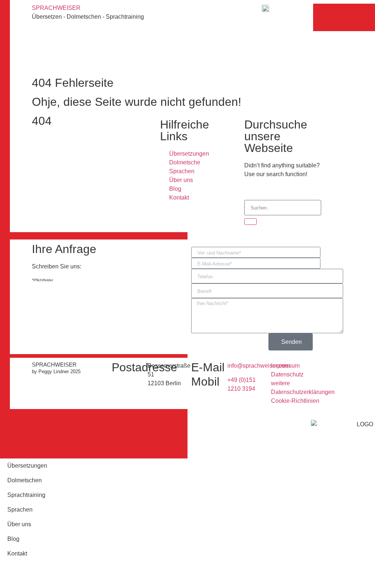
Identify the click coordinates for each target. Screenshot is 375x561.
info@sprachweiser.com (258, 366)
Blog (13, 539)
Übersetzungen (27, 465)
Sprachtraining (26, 495)
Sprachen (20, 509)
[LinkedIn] (110, 57)
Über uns (19, 524)
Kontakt (17, 553)
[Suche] (250, 221)
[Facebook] (110, 25)
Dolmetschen (24, 480)
